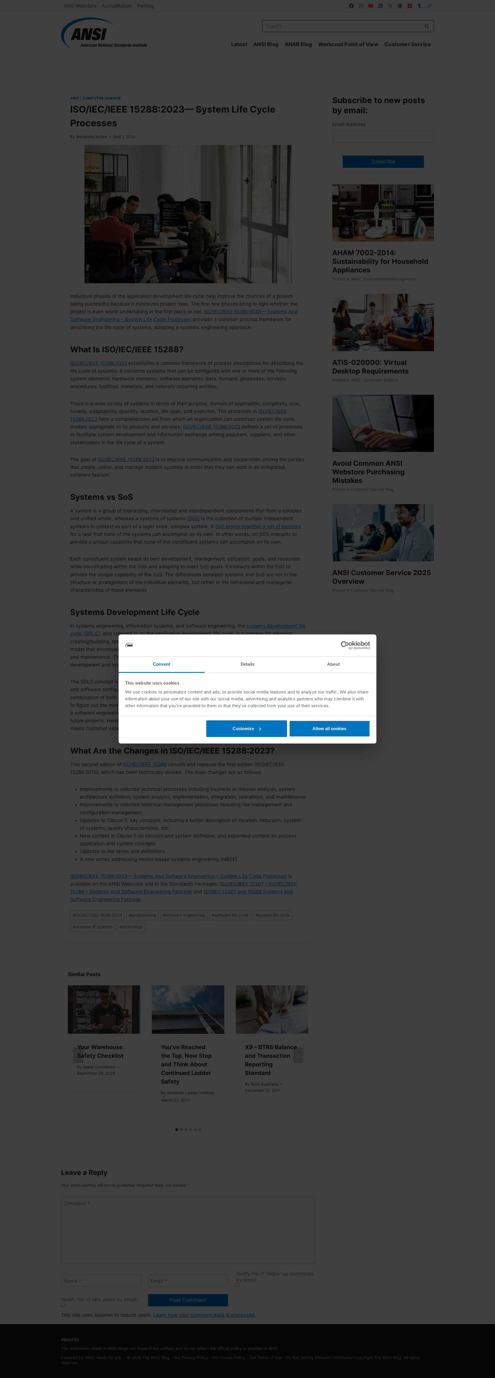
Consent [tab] (161, 664)
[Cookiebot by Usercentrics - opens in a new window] (345, 645)
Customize (243, 728)
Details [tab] (248, 664)
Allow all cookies (329, 728)
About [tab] (333, 664)
